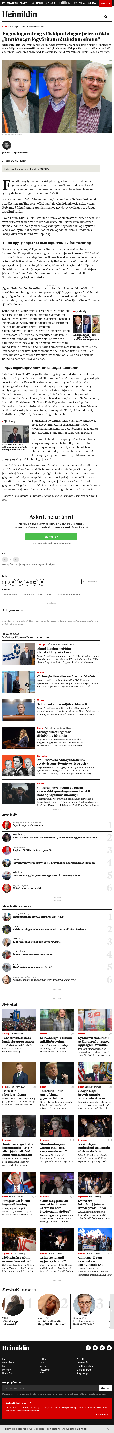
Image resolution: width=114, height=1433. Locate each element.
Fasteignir (44, 1369)
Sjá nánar (82, 1428)
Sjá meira (51, 536)
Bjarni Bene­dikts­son (11, 594)
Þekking (43, 1358)
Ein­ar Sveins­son (29, 594)
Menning (6, 1369)
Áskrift (80, 1358)
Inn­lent (41, 594)
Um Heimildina (85, 1366)
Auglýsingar (83, 1373)
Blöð (42, 1373)
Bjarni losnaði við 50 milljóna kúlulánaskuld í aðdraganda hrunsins (15, 447)
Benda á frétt (84, 1369)
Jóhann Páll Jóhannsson (15, 152)
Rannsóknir (8, 1362)
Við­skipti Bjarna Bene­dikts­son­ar (67, 594)
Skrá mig (105, 1388)
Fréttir (6, 26)
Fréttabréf (82, 1362)
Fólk (4, 1366)
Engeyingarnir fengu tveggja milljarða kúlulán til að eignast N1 (86, 337)
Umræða (7, 1373)
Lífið (41, 1362)
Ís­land (49, 594)
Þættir (42, 1366)
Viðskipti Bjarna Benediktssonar (27, 26)
